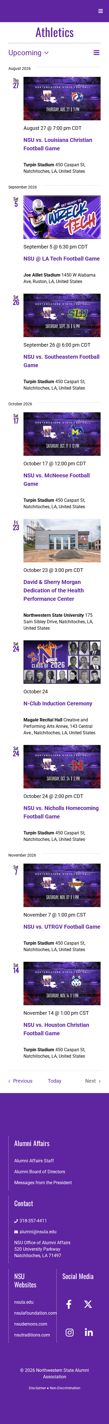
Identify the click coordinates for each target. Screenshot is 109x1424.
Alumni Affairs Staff (34, 1160)
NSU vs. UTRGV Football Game (61, 926)
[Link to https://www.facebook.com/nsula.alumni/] (69, 1304)
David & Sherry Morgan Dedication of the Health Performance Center (53, 590)
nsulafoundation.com (35, 1313)
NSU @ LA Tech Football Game (61, 258)
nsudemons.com (30, 1324)
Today (54, 1081)
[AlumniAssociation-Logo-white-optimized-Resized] (28, 8)
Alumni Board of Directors (39, 1171)
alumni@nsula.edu (38, 1231)
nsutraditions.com (32, 1335)
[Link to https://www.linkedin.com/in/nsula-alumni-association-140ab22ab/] (89, 1332)
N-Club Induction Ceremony (57, 703)
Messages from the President (43, 1182)
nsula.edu (24, 1302)
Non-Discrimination (65, 1388)
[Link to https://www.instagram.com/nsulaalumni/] (70, 1332)
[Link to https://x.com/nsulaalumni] (88, 1304)
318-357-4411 (33, 1220)
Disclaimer (37, 1388)
